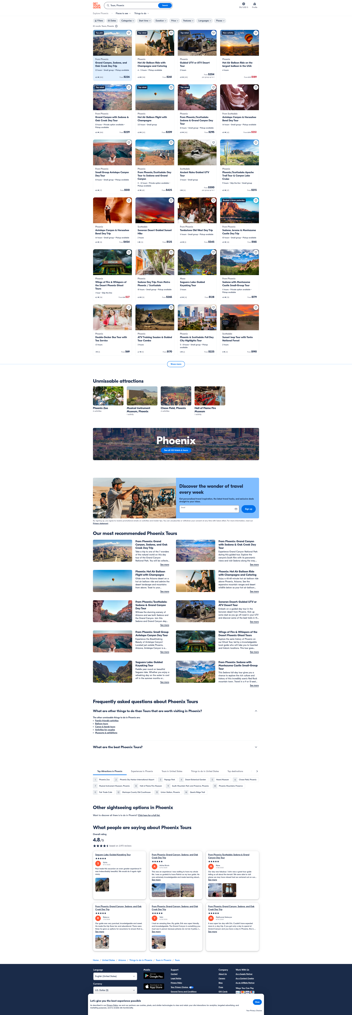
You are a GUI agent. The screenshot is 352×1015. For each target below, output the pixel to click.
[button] (112, 55)
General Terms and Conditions (183, 991)
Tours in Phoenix (163, 960)
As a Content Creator (245, 978)
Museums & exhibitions (106, 733)
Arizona (122, 960)
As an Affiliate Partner (245, 983)
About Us (223, 974)
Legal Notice (176, 978)
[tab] (110, 771)
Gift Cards (223, 991)
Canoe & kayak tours (105, 727)
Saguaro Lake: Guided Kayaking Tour (113, 855)
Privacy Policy (176, 983)
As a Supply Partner (244, 974)
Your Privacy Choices (180, 987)
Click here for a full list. (149, 815)
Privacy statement (100, 523)
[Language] (243, 4)
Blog (220, 983)
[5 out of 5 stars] (119, 858)
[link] (112, 55)
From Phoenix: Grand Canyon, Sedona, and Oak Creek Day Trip (175, 856)
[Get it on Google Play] (154, 976)
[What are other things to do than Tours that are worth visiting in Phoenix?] (256, 711)
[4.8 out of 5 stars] (101, 846)
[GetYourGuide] (97, 5)
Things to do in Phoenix (140, 960)
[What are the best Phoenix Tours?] (256, 747)
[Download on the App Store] (154, 987)
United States (108, 960)
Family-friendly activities (107, 720)
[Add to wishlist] (128, 32)
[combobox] (131, 5)
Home (96, 960)
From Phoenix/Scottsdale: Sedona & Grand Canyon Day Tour (228, 856)
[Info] (116, 26)
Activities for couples (105, 730)
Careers (222, 978)
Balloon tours (101, 723)
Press (221, 987)
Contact (174, 974)
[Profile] (254, 4)
